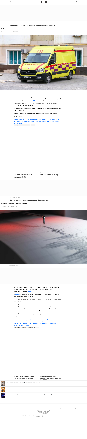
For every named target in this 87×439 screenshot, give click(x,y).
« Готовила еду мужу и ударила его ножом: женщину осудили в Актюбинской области (23, 176)
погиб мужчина (22, 125)
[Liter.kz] (43, 2)
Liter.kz (35, 101)
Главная (11, 22)
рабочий (32, 125)
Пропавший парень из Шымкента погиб (24, 121)
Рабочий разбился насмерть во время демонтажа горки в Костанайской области (36, 119)
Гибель (28, 125)
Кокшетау (16, 125)
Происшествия (17, 22)
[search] (76, 2)
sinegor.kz (48, 101)
